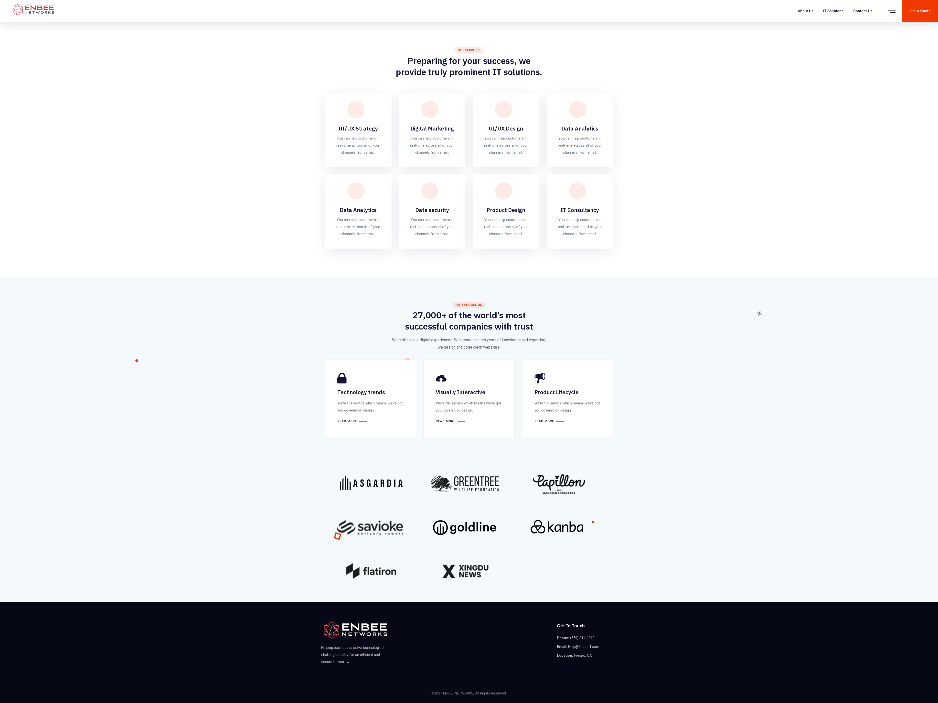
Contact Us (862, 11)
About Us (805, 11)
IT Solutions (833, 11)
